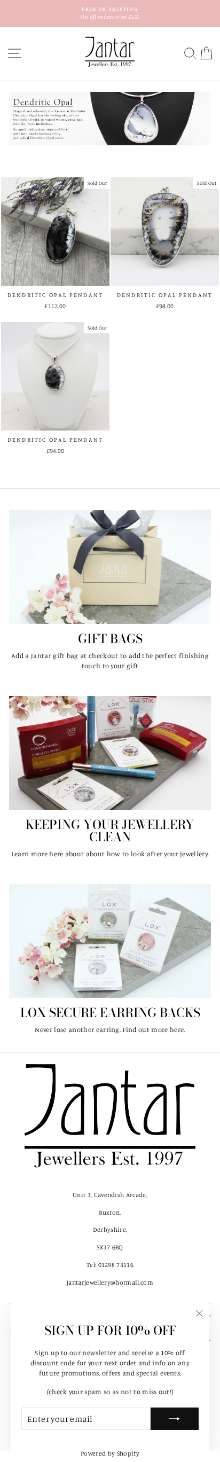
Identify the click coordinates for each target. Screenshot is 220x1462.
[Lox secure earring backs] (110, 941)
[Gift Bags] (110, 567)
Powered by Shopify (110, 1453)
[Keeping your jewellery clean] (110, 753)
